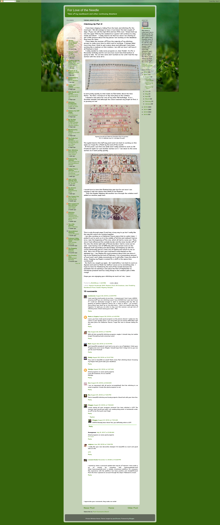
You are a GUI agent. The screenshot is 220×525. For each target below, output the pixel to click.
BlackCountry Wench (72, 130)
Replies (92, 417)
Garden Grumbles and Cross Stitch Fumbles (73, 42)
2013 (146, 112)
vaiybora (91, 444)
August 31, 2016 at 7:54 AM (108, 420)
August (147, 77)
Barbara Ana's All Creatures (115, 285)
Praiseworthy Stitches (72, 159)
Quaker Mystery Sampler (104, 287)
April (147, 96)
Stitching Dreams (71, 213)
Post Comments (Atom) (101, 511)
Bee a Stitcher (73, 227)
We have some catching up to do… (73, 96)
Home (111, 508)
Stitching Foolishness (72, 102)
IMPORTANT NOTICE (72, 259)
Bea (89, 395)
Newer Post (89, 508)
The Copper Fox (73, 196)
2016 (146, 74)
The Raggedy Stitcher (72, 249)
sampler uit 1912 (73, 87)
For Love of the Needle (83, 10)
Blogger (131, 518)
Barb (89, 343)
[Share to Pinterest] (117, 283)
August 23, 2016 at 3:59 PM (106, 296)
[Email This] (111, 283)
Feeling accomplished (73, 114)
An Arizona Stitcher (72, 188)
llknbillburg (147, 28)
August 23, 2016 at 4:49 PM (109, 316)
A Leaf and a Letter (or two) (73, 105)
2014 (146, 109)
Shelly (90, 357)
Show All (77, 263)
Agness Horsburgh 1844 (97, 285)
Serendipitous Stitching (73, 231)
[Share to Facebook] (115, 283)
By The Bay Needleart (72, 120)
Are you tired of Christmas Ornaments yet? (73, 173)
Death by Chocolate (71, 55)
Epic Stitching (73, 150)
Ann (89, 383)
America (71, 251)
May (147, 94)
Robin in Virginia (93, 316)
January (148, 104)
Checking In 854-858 (72, 207)
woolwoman (92, 296)
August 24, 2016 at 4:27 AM (104, 369)
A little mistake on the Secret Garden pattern (73, 124)
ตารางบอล (91, 436)
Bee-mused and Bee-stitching (73, 204)
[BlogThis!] (112, 283)
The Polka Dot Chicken (73, 139)
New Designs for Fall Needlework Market (73, 163)
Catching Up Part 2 (149, 83)
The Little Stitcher (71, 224)
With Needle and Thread (73, 92)
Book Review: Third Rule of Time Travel (72, 153)
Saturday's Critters (71, 46)
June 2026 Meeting (72, 243)
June (147, 91)
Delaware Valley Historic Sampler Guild (73, 240)
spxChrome (116, 518)
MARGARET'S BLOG (73, 78)
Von (89, 331)
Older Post (133, 508)
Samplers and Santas (73, 52)
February (148, 101)
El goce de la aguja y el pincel (73, 71)
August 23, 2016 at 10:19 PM (102, 343)
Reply (90, 311)
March (147, 99)
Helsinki (71, 73)
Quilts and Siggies (71, 85)
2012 (146, 114)
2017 (146, 72)
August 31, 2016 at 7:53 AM (104, 405)
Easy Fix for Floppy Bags (72, 198)
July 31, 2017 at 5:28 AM (105, 432)
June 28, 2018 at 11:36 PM (103, 444)
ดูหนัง (89, 452)
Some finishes (73, 80)
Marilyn (90, 369)
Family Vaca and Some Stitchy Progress (73, 65)
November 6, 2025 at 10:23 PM (109, 459)
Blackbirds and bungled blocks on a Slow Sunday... (73, 143)
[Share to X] (114, 283)
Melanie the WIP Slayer (73, 111)
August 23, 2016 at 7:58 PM (101, 331)
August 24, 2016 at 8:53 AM (101, 383)
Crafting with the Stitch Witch (73, 61)
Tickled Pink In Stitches (73, 169)
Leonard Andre (93, 459)
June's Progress (73, 234)
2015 (146, 107)
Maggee (90, 405)
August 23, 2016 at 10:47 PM (103, 357)
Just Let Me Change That (72, 179)
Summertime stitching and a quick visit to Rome (73, 217)
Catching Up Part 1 (149, 87)
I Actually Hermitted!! (149, 79)
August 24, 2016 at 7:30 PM (101, 395)
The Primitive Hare (72, 256)
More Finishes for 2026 (73, 182)
